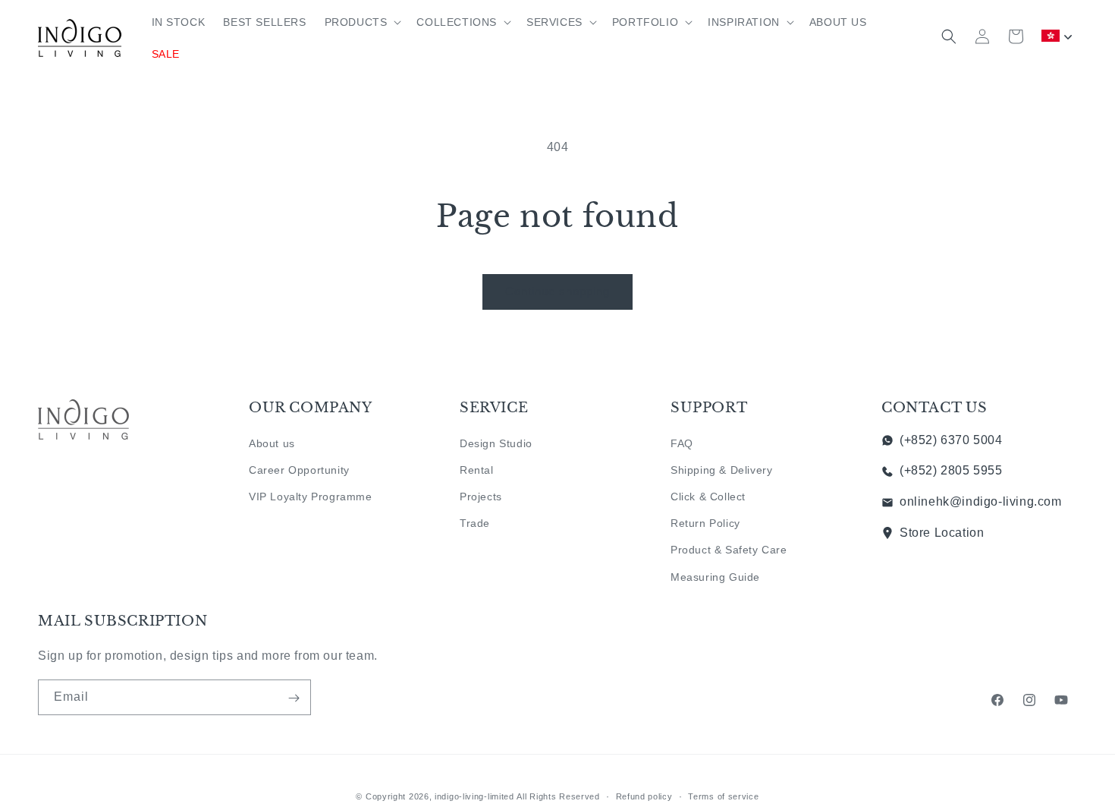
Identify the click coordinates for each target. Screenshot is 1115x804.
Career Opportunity (299, 469)
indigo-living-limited (474, 796)
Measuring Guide (715, 576)
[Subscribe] (293, 698)
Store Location (942, 532)
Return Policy (705, 523)
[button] (362, 22)
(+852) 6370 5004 (951, 439)
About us (272, 443)
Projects (481, 496)
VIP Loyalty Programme (310, 496)
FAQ (682, 443)
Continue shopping (557, 291)
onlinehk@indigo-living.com (981, 501)
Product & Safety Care (729, 550)
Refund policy (644, 795)
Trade (475, 523)
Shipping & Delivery (721, 469)
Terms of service (723, 795)
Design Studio (496, 443)
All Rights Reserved (558, 796)
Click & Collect (708, 496)
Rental (477, 469)
